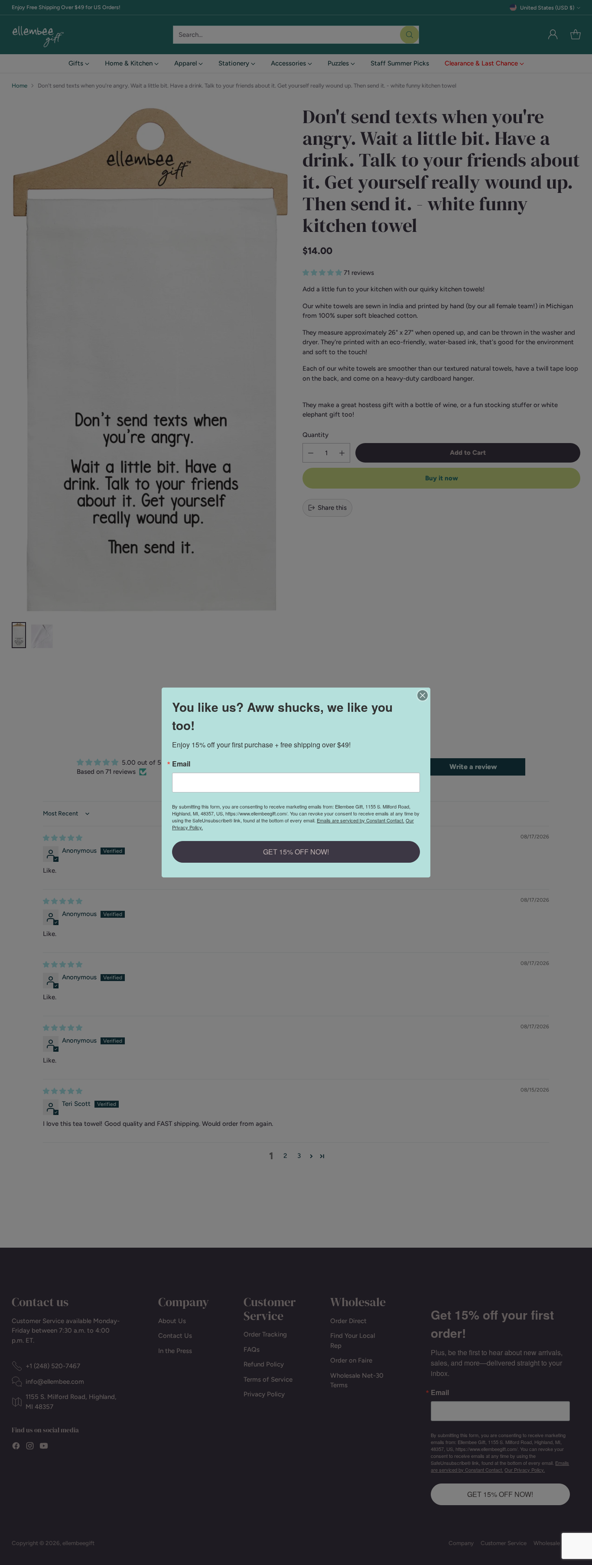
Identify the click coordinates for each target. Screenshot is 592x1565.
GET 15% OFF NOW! (296, 852)
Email (181, 763)
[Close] (422, 695)
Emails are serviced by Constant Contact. (360, 820)
